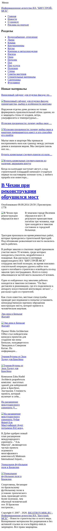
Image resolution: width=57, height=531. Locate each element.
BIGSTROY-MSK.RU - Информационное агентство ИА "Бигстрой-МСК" (27, 515)
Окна (10, 57)
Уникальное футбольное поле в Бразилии (14, 466)
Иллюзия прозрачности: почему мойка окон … (26, 123)
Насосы (12, 54)
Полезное (13, 68)
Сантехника (14, 79)
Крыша (11, 42)
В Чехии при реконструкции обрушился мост (20, 191)
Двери (11, 39)
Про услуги (14, 65)
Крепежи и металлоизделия (22, 51)
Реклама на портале (18, 24)
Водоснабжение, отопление (23, 37)
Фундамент (14, 82)
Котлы (11, 48)
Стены (11, 71)
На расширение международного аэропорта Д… (10, 405)
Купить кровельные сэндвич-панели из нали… (26, 154)
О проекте (13, 22)
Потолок (12, 59)
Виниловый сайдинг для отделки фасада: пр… (26, 95)
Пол (10, 62)
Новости (12, 19)
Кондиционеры (16, 45)
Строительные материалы (22, 77)
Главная (12, 16)
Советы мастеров (17, 74)
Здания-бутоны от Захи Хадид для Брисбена (13, 358)
